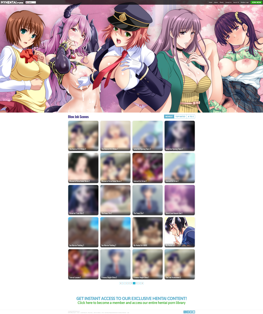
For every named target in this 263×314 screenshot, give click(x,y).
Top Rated (180, 116)
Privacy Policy (90, 312)
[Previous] (123, 283)
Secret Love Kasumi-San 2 (174, 213)
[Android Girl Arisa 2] (147, 168)
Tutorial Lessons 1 (75, 277)
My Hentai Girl (170, 245)
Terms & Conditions (97, 312)
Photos (222, 2)
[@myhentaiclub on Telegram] (187, 312)
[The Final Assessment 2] (180, 264)
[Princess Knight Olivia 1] (147, 264)
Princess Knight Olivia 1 (141, 277)
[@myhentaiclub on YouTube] (193, 312)
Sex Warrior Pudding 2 (108, 245)
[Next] (139, 283)
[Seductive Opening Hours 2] (147, 136)
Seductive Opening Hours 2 (142, 149)
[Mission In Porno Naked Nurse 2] (83, 168)
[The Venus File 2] (115, 200)
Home (210, 2)
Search (235, 2)
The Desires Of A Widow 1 (109, 149)
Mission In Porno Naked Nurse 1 (111, 181)
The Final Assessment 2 (173, 277)
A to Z (191, 116)
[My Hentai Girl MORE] (147, 232)
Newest (169, 116)
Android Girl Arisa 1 (172, 181)
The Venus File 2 (106, 213)
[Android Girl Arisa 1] (180, 168)
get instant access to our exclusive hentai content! (131, 300)
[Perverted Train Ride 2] (83, 200)
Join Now (256, 2)
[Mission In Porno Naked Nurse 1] (115, 168)
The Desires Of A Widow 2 (77, 149)
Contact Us (228, 2)
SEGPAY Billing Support (72, 312)
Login (128, 312)
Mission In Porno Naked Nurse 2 (79, 181)
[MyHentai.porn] (12, 2)
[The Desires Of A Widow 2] (83, 136)
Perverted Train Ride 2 (76, 213)
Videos (216, 2)
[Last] (142, 283)
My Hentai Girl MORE (140, 245)
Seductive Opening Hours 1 (174, 149)
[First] (120, 283)
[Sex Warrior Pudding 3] (83, 232)
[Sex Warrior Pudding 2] (115, 232)
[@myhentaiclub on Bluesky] (190, 312)
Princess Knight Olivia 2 (109, 277)
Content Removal (83, 312)
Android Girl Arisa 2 (140, 181)
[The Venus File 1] (147, 200)
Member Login (245, 2)
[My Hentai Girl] (180, 232)
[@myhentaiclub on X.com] (184, 312)
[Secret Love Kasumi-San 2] (180, 200)
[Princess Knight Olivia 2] (115, 264)
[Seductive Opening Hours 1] (180, 136)
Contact (78, 312)
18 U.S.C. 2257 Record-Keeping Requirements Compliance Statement (114, 312)
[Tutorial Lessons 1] (83, 264)
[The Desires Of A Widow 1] (115, 136)
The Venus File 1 (139, 213)
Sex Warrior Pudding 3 (76, 245)
